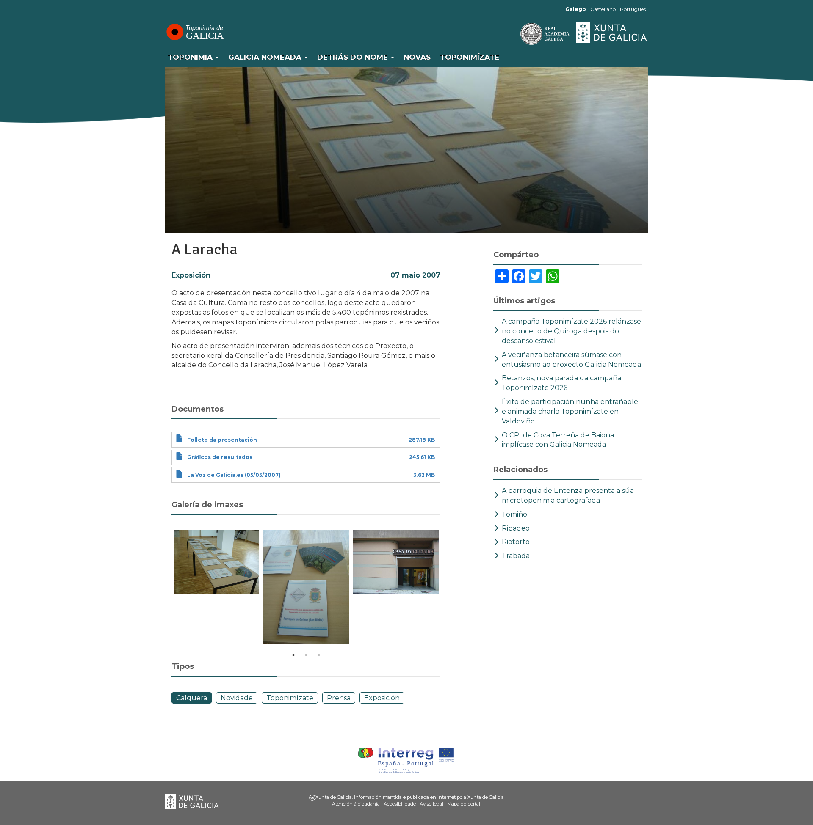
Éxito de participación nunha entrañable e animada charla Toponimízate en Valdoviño (570, 411)
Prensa (339, 698)
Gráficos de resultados (219, 457)
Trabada (516, 556)
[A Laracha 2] (306, 587)
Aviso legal (431, 804)
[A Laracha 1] (216, 562)
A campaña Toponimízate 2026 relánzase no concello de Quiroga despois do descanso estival (571, 331)
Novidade (237, 698)
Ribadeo (516, 528)
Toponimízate (469, 57)
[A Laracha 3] (396, 562)
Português (633, 9)
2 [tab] (306, 655)
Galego (575, 9)
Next (446, 588)
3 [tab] (319, 655)
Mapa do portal (463, 804)
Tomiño (514, 514)
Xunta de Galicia (612, 32)
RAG (519, 33)
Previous (165, 588)
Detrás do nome (353, 57)
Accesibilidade (400, 804)
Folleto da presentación (222, 440)
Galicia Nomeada (266, 57)
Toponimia (191, 57)
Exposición (190, 275)
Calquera (191, 698)
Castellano (603, 9)
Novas (417, 57)
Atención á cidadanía (356, 804)
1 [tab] (293, 655)
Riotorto (516, 542)
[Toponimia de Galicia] (194, 31)
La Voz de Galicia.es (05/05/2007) (234, 475)
